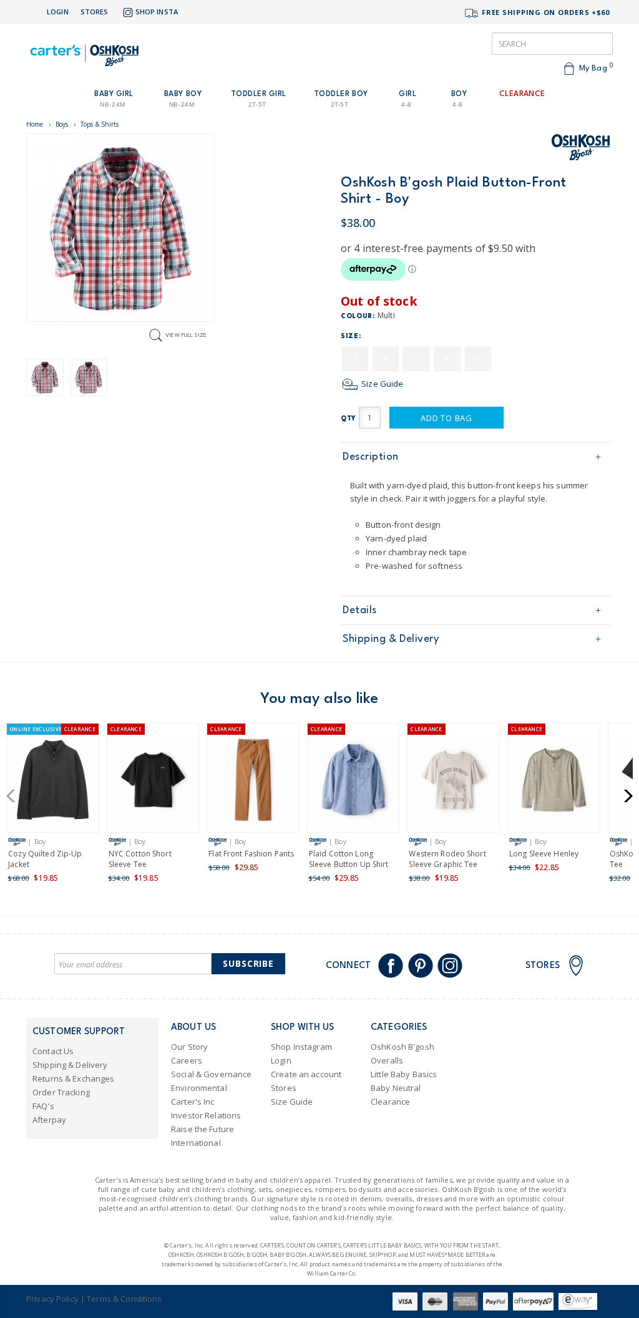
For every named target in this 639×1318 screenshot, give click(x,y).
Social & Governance (211, 1074)
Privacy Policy (52, 1298)
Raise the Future (202, 1129)
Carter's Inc (193, 1101)
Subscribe (248, 963)
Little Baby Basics (404, 1074)
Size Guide (381, 383)
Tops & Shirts (99, 124)
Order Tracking (61, 1092)
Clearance (390, 1101)
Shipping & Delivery (391, 639)
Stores (94, 11)
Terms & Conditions (124, 1298)
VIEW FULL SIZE (186, 334)
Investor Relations (206, 1115)
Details (360, 610)
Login (58, 11)
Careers (186, 1060)
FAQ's (43, 1106)
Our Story (189, 1046)
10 (478, 359)
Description (371, 457)
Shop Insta (156, 11)
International (196, 1142)
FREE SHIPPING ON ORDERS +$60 (544, 12)
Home (35, 124)
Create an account (306, 1074)
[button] (14, 796)
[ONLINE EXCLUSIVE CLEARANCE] (53, 782)
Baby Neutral (396, 1087)
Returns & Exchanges (73, 1078)
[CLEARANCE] (153, 782)
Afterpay (49, 1119)
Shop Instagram (301, 1046)
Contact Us (53, 1051)
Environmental (199, 1087)
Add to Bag (446, 418)
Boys (62, 124)
